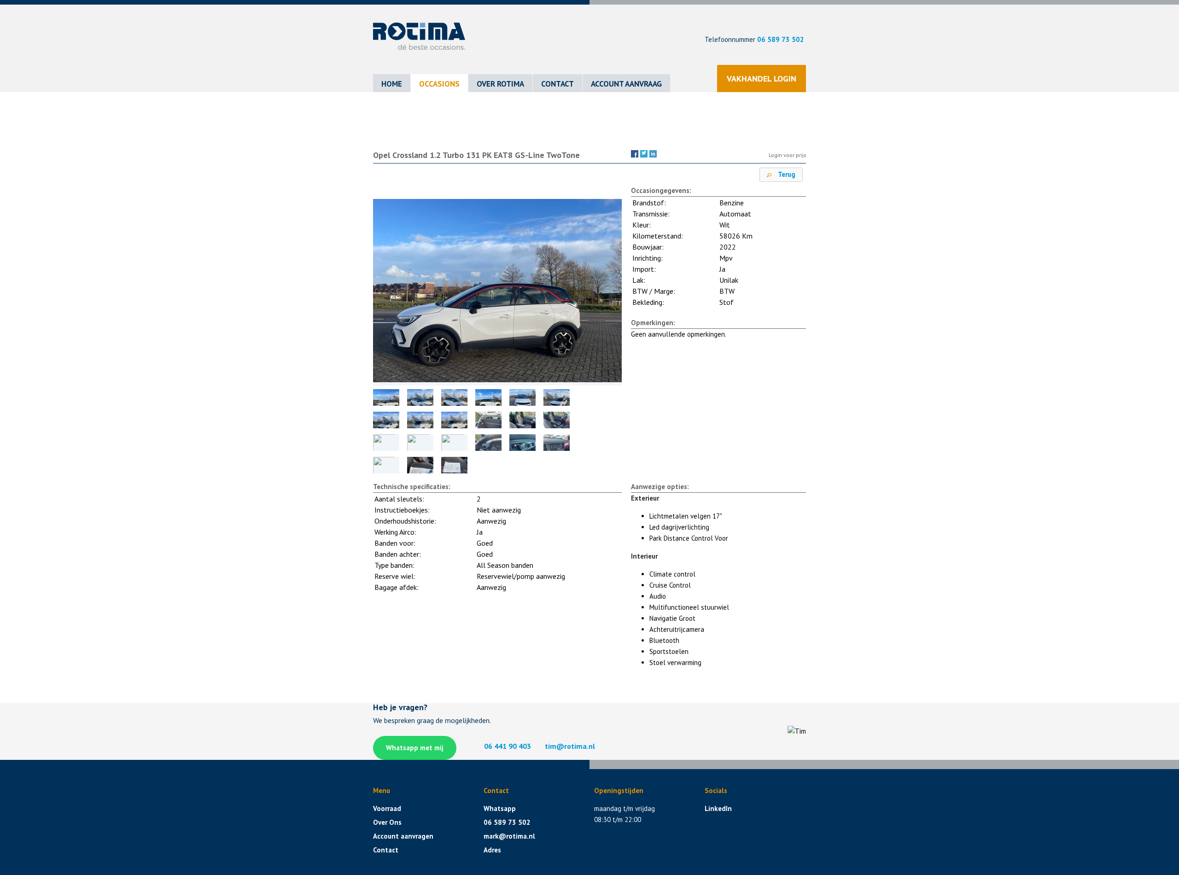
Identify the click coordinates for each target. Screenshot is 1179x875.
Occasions (439, 84)
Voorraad (387, 808)
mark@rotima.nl (509, 836)
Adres (492, 850)
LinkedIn (718, 808)
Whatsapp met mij (415, 747)
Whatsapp (500, 808)
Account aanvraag (626, 84)
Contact (557, 84)
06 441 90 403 (507, 746)
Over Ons (387, 822)
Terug (785, 174)
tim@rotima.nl (570, 746)
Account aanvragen (403, 836)
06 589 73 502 (780, 39)
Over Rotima (500, 84)
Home (391, 84)
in (653, 153)
